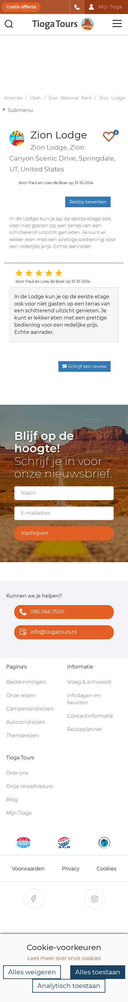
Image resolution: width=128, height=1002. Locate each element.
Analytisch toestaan (68, 986)
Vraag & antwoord (89, 682)
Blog (12, 800)
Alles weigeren (32, 972)
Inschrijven (34, 533)
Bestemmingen (26, 682)
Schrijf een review (87, 366)
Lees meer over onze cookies (64, 958)
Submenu (20, 110)
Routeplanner (84, 729)
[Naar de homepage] (63, 24)
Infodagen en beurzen (84, 699)
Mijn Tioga (18, 813)
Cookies (107, 869)
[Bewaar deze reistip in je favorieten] (109, 136)
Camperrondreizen (29, 709)
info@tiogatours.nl (53, 632)
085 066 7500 (47, 612)
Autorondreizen (25, 722)
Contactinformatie (90, 716)
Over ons (17, 773)
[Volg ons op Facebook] (33, 898)
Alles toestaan (97, 972)
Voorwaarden (28, 869)
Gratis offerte (21, 7)
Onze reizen (21, 695)
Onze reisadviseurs (29, 786)
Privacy (71, 869)
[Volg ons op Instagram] (94, 898)
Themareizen (22, 736)
